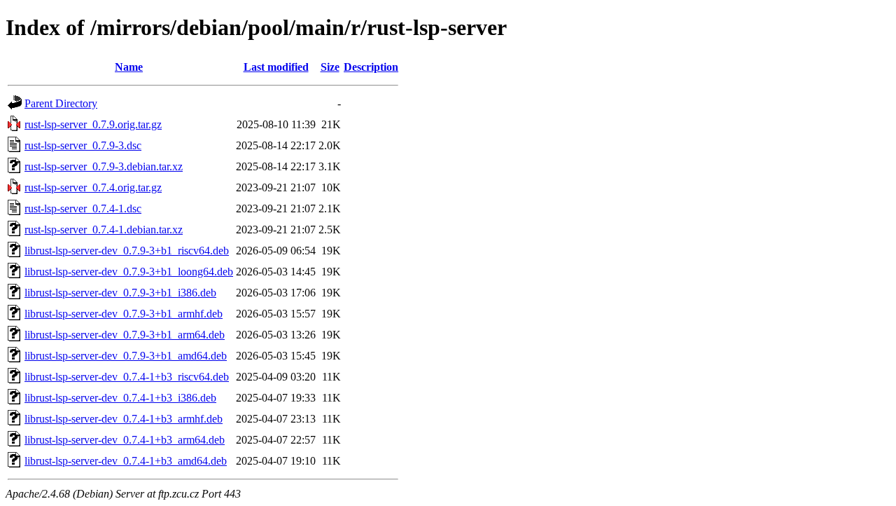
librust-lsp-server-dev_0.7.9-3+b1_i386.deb (120, 293)
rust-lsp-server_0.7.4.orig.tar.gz (93, 187)
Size (330, 67)
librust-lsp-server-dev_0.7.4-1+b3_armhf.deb (123, 419)
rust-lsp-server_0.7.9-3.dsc (82, 145)
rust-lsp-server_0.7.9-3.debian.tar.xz (103, 166)
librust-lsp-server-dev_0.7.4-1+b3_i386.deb (120, 398)
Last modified (276, 67)
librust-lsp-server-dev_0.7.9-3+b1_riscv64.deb (126, 251)
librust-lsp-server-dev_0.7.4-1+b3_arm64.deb (124, 440)
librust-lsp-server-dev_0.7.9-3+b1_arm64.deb (124, 335)
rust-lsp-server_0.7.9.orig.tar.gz (93, 124)
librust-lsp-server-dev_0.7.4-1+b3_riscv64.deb (126, 377)
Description (371, 67)
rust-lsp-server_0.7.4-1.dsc (82, 208)
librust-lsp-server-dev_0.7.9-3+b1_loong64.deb (128, 272)
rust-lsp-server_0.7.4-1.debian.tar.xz (103, 229)
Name (129, 67)
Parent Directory (60, 103)
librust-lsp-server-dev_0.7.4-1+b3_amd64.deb (125, 461)
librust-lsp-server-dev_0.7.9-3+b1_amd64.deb (125, 356)
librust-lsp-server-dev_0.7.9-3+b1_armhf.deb (123, 314)
